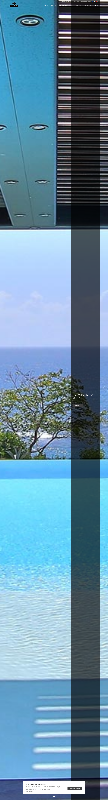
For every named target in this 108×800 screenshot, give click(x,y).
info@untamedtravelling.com (85, 1)
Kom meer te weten (29, 791)
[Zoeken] (98, 5)
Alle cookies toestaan (75, 788)
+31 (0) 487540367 (72, 1)
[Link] (14, 4)
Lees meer (77, 405)
